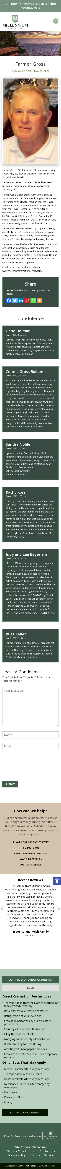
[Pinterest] (27, 300)
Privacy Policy (16, 1155)
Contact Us (47, 1151)
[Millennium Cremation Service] (15, 21)
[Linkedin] (21, 300)
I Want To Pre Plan (30, 859)
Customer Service (30, 864)
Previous (9, 908)
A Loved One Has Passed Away (30, 842)
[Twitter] (15, 300)
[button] (57, 881)
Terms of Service (42, 1155)
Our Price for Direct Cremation (30, 979)
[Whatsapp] (33, 300)
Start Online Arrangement (25, 1112)
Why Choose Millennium (30, 1147)
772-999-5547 (30, 8)
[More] (39, 300)
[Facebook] (9, 300)
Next (52, 908)
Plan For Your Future (20, 1151)
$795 (30, 988)
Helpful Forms (30, 847)
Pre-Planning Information (30, 853)
